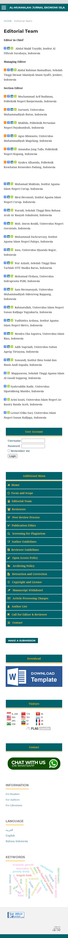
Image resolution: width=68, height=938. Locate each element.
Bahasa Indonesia (17, 841)
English (10, 835)
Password (14, 446)
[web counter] (16, 917)
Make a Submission (22, 640)
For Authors (13, 799)
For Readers (13, 794)
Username (14, 440)
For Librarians (14, 805)
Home (8, 20)
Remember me (20, 451)
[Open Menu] (4, 7)
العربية (9, 830)
